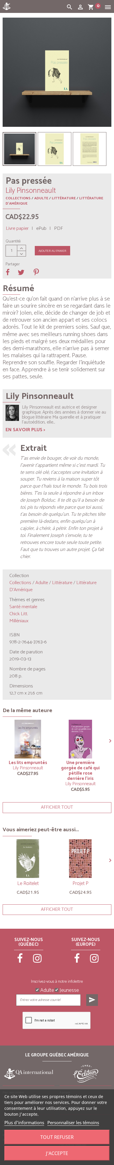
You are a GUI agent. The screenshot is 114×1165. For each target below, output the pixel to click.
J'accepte (57, 1153)
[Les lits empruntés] (27, 739)
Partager (13, 264)
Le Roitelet (28, 883)
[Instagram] (37, 961)
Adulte (41, 198)
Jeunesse (68, 990)
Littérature (64, 198)
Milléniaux (18, 621)
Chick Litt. (18, 614)
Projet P (80, 883)
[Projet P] (80, 858)
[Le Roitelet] (27, 858)
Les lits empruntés (28, 762)
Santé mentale (23, 607)
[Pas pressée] (19, 149)
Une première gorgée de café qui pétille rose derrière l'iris (80, 770)
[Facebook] (20, 961)
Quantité (13, 242)
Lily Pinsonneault (28, 768)
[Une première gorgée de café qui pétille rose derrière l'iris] (80, 739)
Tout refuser (57, 1137)
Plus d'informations (24, 1122)
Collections (18, 198)
